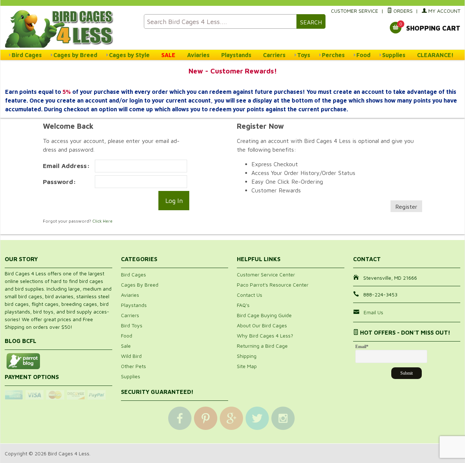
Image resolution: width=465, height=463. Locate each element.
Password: (59, 181)
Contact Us (249, 295)
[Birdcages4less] (70, 28)
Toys (303, 55)
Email (361, 346)
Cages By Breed (139, 285)
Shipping (246, 356)
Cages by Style (129, 55)
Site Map (247, 366)
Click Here (102, 221)
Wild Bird (131, 356)
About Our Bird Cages (262, 325)
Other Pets (133, 366)
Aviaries (198, 55)
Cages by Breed (75, 55)
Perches (333, 55)
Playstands (236, 55)
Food (363, 55)
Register (406, 206)
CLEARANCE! (435, 55)
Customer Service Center (266, 274)
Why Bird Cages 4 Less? (265, 335)
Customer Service (354, 11)
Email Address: (66, 165)
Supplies (393, 55)
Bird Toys (131, 325)
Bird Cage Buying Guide (264, 315)
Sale (126, 346)
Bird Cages (27, 55)
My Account (443, 11)
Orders (402, 11)
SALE (168, 55)
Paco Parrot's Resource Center (272, 285)
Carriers (274, 55)
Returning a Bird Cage (262, 346)
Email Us (373, 312)
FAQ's (243, 305)
